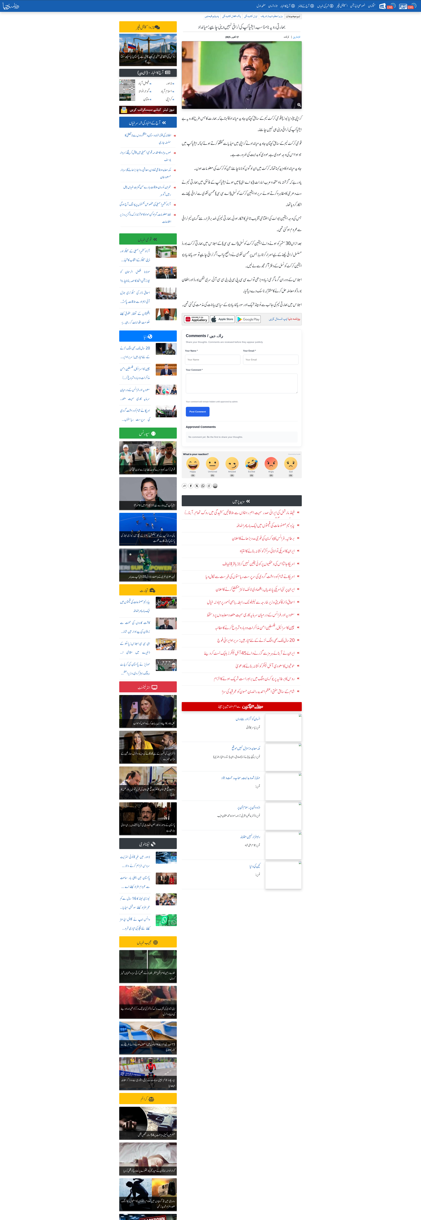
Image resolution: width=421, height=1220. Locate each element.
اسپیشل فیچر (342, 6)
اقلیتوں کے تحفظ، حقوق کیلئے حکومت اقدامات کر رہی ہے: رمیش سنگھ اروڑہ (135, 322)
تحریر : (257, 786)
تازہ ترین (273, 6)
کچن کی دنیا (255, 866)
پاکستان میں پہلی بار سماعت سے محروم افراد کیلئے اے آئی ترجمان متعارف (135, 887)
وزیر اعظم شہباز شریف (272, 16)
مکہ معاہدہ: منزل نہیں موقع (246, 748)
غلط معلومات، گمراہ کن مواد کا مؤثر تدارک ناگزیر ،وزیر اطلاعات (145, 218)
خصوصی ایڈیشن (357, 6)
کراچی (169, 99)
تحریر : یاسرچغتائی (253, 727)
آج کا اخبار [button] (285, 6)
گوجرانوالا (144, 91)
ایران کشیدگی (250, 16)
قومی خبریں (145, 239)
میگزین (372, 6)
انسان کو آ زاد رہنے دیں (248, 719)
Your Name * (191, 351)
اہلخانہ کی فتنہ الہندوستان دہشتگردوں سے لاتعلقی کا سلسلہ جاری (148, 138)
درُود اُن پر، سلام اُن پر (248, 807)
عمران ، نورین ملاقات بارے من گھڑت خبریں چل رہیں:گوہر (147, 190)
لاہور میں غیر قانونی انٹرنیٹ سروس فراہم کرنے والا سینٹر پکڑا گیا (135, 866)
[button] (123, 49)
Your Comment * (194, 370)
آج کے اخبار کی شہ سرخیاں (145, 123)
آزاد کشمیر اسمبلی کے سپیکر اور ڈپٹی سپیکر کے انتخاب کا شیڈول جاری (135, 260)
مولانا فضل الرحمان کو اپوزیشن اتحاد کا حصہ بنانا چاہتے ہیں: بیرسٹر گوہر (135, 281)
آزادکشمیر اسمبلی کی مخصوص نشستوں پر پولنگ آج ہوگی (145, 204)
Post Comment (197, 411)
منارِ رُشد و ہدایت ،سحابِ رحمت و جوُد (240, 778)
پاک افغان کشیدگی (231, 16)
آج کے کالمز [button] (304, 6)
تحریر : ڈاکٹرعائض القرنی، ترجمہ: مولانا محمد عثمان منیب (238, 816)
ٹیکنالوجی (144, 844)
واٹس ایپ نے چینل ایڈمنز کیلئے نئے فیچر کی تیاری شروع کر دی (135, 928)
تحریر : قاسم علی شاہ (252, 845)
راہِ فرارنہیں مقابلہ (250, 837)
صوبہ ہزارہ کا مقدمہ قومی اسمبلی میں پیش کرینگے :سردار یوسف (145, 156)
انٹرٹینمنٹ (144, 687)
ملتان (146, 99)
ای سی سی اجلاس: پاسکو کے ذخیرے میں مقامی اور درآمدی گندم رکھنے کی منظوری (135, 652)
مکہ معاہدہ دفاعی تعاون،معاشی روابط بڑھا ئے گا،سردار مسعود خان (145, 173)
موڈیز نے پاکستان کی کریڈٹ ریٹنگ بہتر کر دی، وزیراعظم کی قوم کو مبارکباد (135, 673)
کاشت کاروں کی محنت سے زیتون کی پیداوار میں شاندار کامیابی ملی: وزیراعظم (135, 632)
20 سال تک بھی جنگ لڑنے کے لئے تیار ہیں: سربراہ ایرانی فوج (135, 357)
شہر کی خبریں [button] (323, 6)
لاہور (169, 83)
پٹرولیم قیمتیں (212, 16)
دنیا (146, 336)
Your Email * (249, 351)
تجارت (144, 590)
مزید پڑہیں (238, 501)
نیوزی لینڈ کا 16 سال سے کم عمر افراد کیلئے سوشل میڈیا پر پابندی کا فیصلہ (135, 907)
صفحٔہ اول (262, 6)
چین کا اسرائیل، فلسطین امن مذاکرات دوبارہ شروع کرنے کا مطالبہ (135, 378)
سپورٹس (144, 433)
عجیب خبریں (144, 942)
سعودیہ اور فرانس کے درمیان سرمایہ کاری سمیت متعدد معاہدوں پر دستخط (135, 399)
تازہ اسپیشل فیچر (145, 27)
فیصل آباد (143, 83)
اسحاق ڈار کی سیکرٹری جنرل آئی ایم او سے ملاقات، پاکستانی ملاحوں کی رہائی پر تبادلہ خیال (135, 302)
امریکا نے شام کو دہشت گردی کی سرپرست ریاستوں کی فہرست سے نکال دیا (135, 419)
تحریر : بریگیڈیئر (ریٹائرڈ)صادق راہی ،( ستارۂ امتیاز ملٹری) (236, 757)
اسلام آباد (166, 91)
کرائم (144, 1099)
